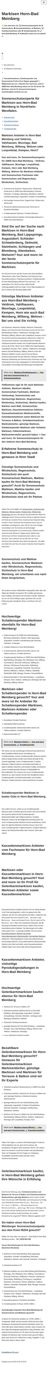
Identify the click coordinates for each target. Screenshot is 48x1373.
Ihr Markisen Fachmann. (13, 69)
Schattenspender (10, 129)
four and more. (9, 65)
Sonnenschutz (9, 117)
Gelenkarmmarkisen (11, 125)
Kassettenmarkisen (11, 121)
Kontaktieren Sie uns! (10, 1352)
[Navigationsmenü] (43, 2)
